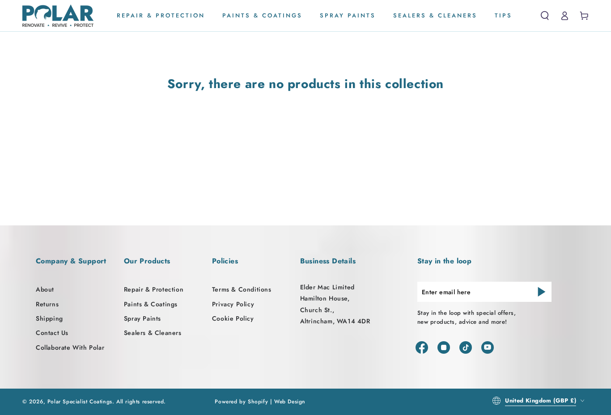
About (45, 289)
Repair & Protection (153, 289)
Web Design (290, 402)
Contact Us (52, 332)
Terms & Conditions (242, 289)
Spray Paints (142, 318)
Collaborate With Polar (70, 347)
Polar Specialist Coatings (79, 402)
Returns (47, 304)
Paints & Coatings (151, 304)
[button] (545, 15)
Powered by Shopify (241, 402)
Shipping (49, 318)
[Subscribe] (542, 291)
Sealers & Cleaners (153, 332)
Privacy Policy (233, 304)
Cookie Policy (233, 318)
